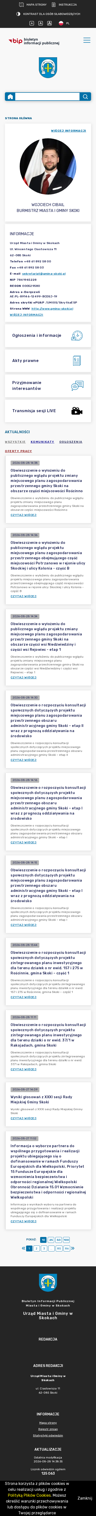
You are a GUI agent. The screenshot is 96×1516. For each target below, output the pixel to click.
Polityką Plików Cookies (29, 1495)
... (51, 1248)
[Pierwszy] (24, 1248)
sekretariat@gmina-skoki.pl (44, 273)
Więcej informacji (26, 314)
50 (59, 1240)
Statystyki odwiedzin (48, 1435)
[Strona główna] (10, 96)
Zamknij (85, 1498)
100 (66, 1240)
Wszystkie (15, 441)
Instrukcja (68, 4)
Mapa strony (37, 4)
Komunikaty (42, 441)
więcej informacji (68, 130)
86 (67, 1248)
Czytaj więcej (24, 515)
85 (59, 1248)
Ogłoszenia (70, 441)
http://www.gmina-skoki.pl (52, 308)
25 (51, 1240)
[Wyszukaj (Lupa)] (85, 96)
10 (43, 1240)
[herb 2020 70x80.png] (48, 67)
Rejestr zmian (48, 1429)
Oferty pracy (18, 451)
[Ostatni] (73, 1248)
